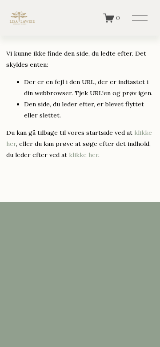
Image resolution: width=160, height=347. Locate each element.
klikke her (83, 155)
